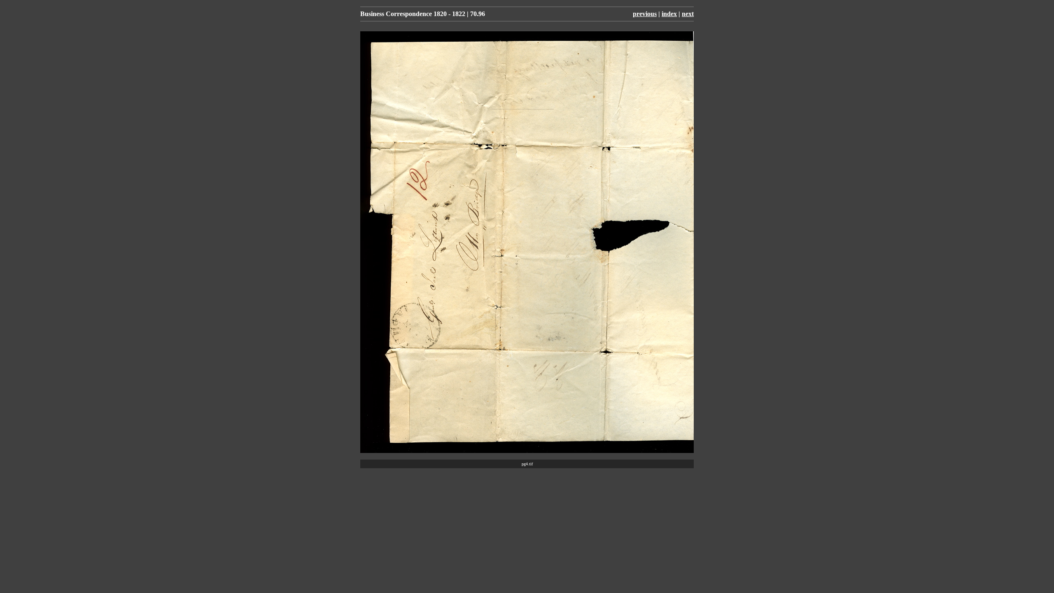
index (669, 13)
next (688, 13)
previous (645, 13)
